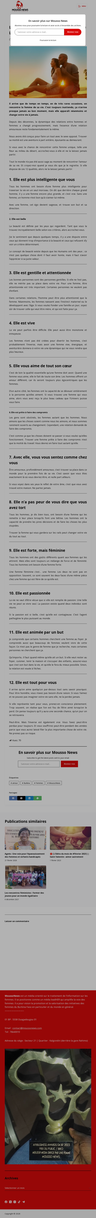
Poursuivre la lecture (48, 40)
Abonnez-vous (72, 32)
